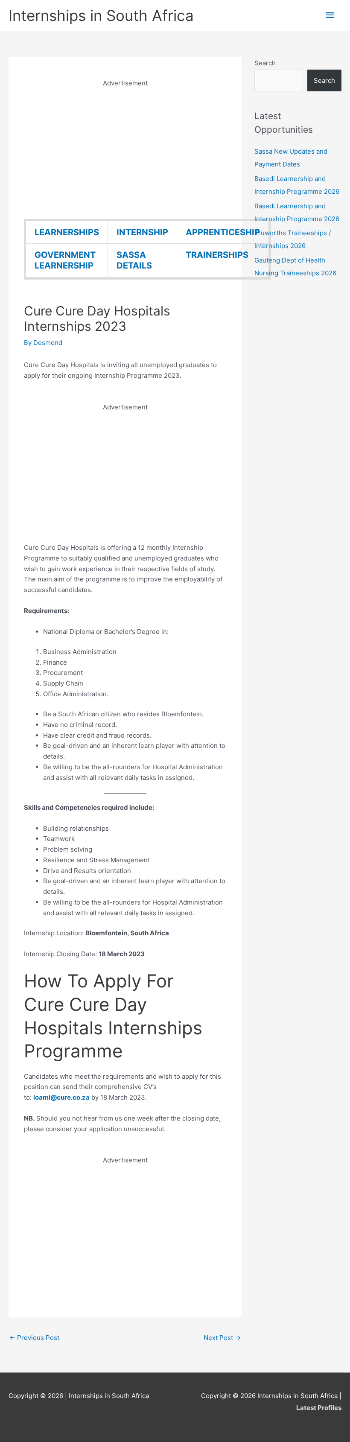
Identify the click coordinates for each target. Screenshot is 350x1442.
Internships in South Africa (101, 15)
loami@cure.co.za (61, 1097)
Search (265, 63)
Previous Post (34, 1338)
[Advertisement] (125, 148)
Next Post (222, 1338)
